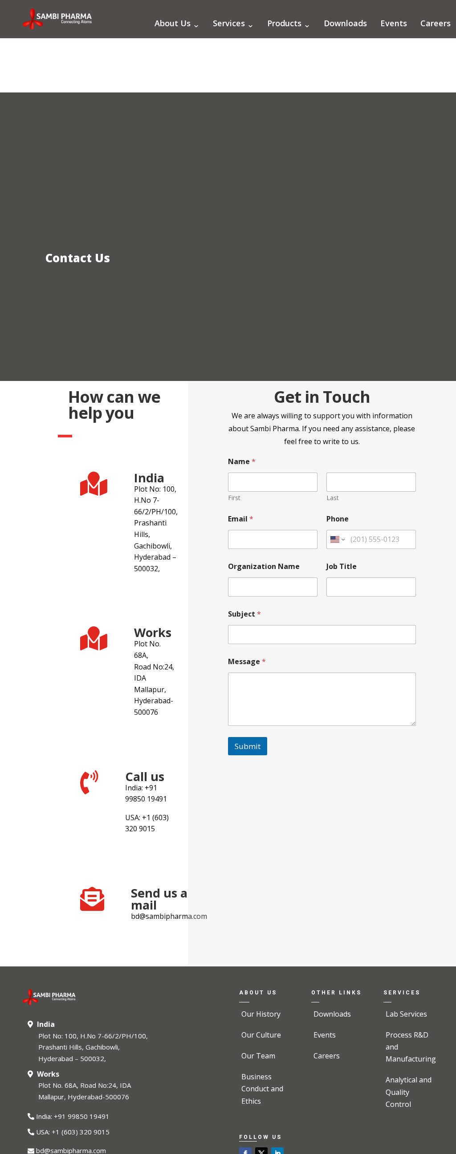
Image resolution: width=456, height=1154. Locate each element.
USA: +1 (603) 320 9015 (73, 1131)
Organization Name (264, 566)
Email (240, 519)
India (46, 1024)
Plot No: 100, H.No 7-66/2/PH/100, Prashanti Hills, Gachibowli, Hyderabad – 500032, (93, 1047)
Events (393, 24)
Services (229, 24)
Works (48, 1074)
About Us (173, 24)
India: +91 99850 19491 (73, 1116)
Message (247, 661)
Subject (244, 614)
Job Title (341, 566)
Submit (248, 746)
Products (284, 24)
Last (332, 497)
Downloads (345, 24)
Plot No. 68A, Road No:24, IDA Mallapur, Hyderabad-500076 (84, 1091)
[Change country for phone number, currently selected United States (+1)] (336, 539)
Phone (337, 519)
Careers (435, 24)
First (234, 497)
